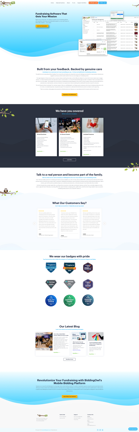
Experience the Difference (69, 94)
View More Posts (69, 359)
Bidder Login (103, 2)
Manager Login (94, 2)
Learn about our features (69, 396)
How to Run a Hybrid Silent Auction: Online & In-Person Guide (61, 335)
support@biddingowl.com (91, 425)
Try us (73, 2)
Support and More (82, 2)
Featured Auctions (60, 2)
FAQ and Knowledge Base (78, 416)
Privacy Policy (76, 419)
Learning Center (62, 418)
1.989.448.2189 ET (90, 422)
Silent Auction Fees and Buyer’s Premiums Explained (79, 343)
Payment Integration (63, 416)
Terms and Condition (77, 418)
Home (52, 2)
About (68, 2)
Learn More (69, 159)
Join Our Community (42, 26)
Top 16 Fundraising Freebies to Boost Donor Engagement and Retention (95, 344)
